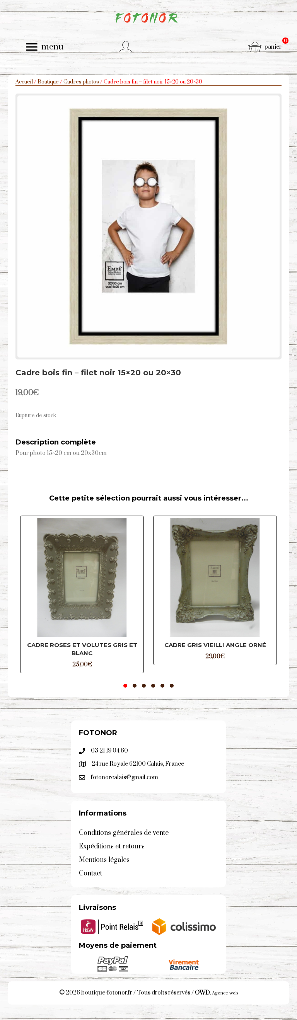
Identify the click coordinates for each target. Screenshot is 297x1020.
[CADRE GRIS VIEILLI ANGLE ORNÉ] (94, 577)
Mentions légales (104, 860)
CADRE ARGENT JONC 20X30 (227, 645)
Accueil (24, 81)
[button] (125, 686)
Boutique (48, 81)
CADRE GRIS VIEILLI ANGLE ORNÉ (94, 645)
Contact (90, 873)
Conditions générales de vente (124, 833)
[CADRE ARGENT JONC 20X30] (227, 577)
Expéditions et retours (112, 846)
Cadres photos (81, 81)
